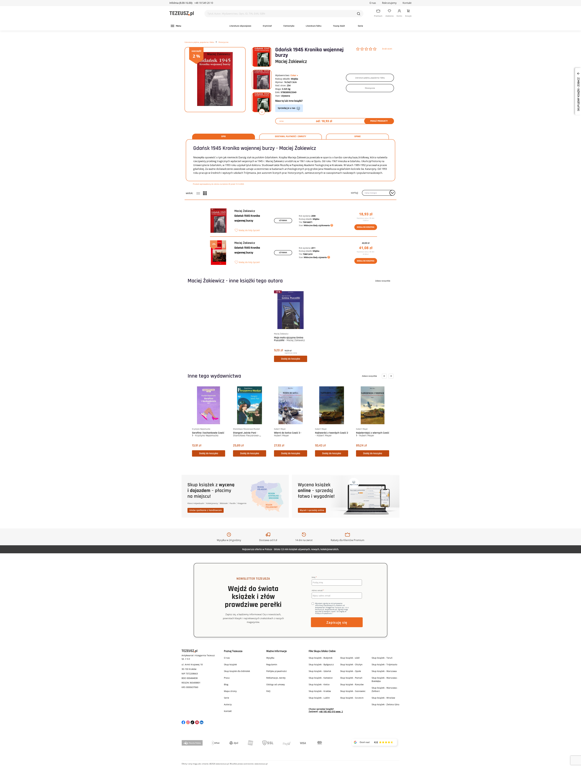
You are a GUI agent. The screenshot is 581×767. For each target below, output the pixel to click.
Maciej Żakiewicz (291, 62)
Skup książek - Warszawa (384, 671)
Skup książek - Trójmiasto (384, 664)
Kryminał (267, 26)
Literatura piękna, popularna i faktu (199, 42)
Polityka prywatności (276, 671)
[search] (359, 13)
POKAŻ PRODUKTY (379, 121)
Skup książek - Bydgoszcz (321, 664)
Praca (227, 677)
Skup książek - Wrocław (383, 697)
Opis (223, 136)
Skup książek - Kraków (320, 691)
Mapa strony (230, 691)
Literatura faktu (313, 26)
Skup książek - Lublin (319, 697)
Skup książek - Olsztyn (351, 664)
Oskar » (294, 75)
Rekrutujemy (389, 3)
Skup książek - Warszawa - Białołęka (385, 679)
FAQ (268, 691)
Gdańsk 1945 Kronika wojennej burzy (247, 218)
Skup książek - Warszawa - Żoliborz (385, 689)
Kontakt (407, 3)
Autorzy (228, 704)
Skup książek (230, 664)
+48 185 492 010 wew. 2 (331, 711)
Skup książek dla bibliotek (237, 671)
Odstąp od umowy (275, 684)
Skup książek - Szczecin (352, 697)
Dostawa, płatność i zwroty (290, 136)
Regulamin (271, 664)
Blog (226, 684)
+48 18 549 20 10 (203, 3)
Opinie (357, 136)
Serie (360, 26)
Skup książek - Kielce (319, 684)
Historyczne (223, 42)
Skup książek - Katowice (321, 677)
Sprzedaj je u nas (286, 108)
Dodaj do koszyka (365, 227)
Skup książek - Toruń (382, 657)
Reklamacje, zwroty (276, 677)
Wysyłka (270, 657)
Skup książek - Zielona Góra (385, 704)
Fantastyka (288, 26)
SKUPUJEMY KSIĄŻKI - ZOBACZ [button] (578, 94)
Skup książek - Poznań (351, 677)
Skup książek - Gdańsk (320, 671)
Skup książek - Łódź (350, 657)
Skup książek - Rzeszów (352, 684)
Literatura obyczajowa (240, 26)
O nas (372, 3)
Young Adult (339, 26)
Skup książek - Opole (350, 671)
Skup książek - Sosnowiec (353, 691)
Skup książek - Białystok (320, 657)
